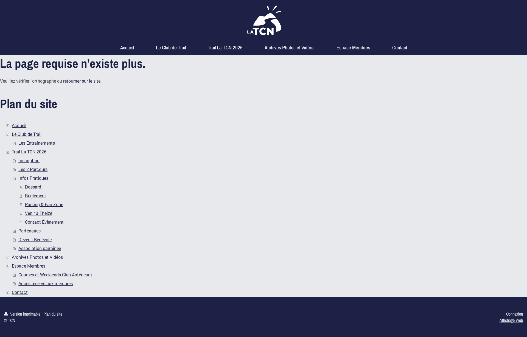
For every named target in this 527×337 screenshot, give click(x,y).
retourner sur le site (81, 81)
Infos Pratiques (33, 178)
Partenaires (29, 231)
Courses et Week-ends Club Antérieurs (55, 274)
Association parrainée (39, 248)
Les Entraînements (36, 143)
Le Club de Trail (26, 134)
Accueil (19, 125)
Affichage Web (511, 320)
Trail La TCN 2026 (29, 152)
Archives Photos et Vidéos (37, 257)
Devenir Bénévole (35, 239)
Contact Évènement (44, 222)
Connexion (514, 313)
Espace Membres (28, 266)
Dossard (33, 187)
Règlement (35, 195)
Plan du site (52, 313)
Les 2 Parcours (32, 169)
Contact (20, 292)
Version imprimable (25, 313)
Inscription (29, 160)
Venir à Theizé (38, 213)
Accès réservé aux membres (45, 283)
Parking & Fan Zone (44, 204)
